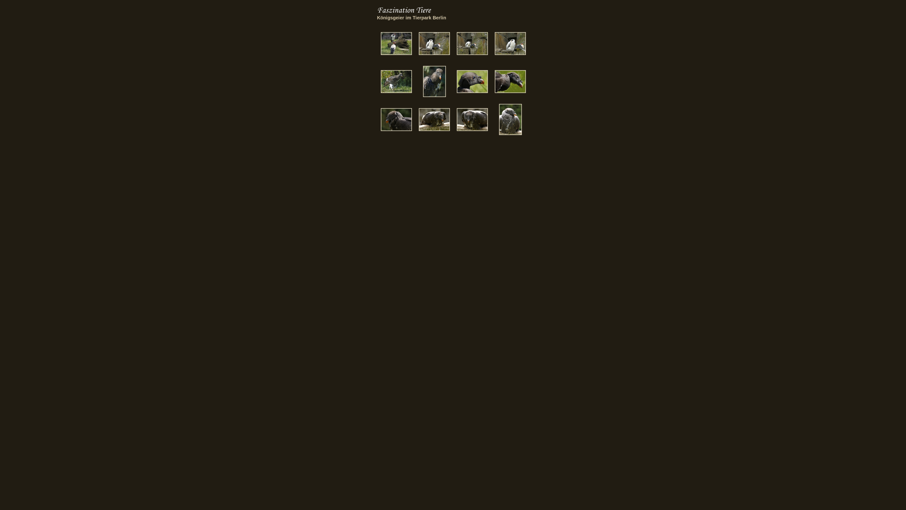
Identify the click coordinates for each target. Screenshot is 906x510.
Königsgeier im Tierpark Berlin (411, 17)
